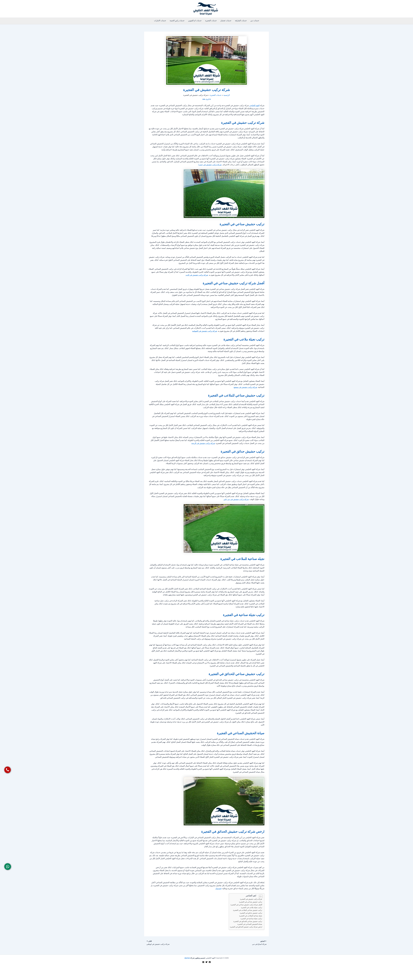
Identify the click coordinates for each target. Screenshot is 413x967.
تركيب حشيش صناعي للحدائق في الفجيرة (247, 921)
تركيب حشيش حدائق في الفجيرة (251, 913)
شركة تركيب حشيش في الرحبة (203, 444)
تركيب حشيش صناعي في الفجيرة (250, 902)
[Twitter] (206, 962)
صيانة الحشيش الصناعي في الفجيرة (249, 924)
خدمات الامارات (160, 21)
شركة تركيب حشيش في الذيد (197, 275)
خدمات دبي (254, 21)
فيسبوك (218, 889)
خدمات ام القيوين (195, 21)
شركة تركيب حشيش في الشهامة (204, 331)
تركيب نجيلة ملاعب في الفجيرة (251, 908)
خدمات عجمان (225, 21)
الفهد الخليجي (254, 106)
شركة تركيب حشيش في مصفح (245, 387)
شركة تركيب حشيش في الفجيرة (251, 899)
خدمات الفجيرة (211, 21)
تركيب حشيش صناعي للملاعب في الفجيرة (247, 910)
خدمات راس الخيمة (177, 21)
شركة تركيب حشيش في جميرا (210, 165)
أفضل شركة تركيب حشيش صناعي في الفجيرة (246, 905)
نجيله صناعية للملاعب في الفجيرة (250, 916)
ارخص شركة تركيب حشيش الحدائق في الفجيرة (246, 927)
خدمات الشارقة (241, 21)
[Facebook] (210, 962)
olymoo (187, 958)
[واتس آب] (7, 866)
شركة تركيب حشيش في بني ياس (236, 500)
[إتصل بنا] (7, 770)
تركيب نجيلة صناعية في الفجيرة (251, 919)
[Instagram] (203, 962)
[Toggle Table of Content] (259, 896)
